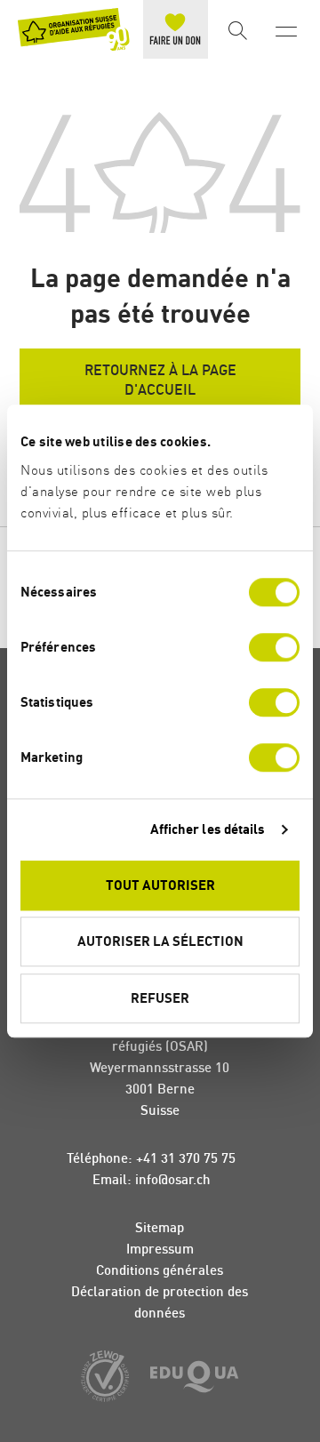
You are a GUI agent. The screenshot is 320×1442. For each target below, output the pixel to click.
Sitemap (159, 1227)
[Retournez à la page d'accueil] (74, 29)
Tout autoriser (160, 885)
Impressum (160, 1248)
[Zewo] (105, 1377)
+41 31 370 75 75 (186, 1158)
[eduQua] (194, 1378)
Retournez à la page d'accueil (160, 379)
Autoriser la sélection (160, 941)
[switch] (274, 647)
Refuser (160, 997)
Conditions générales (159, 1270)
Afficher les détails (208, 829)
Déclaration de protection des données (159, 1302)
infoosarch (172, 1179)
